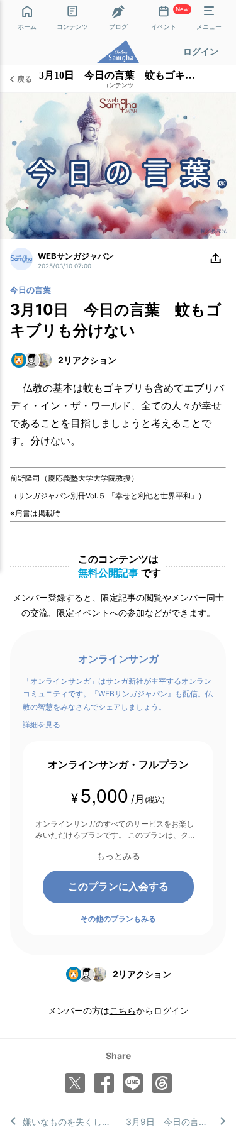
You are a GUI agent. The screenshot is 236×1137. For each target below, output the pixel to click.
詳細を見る (41, 724)
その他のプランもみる (118, 918)
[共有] (216, 259)
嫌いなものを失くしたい (70, 1121)
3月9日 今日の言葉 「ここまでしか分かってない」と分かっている (176, 1121)
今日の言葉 (30, 290)
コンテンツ (118, 85)
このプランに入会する (118, 886)
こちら (123, 1010)
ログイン (200, 51)
